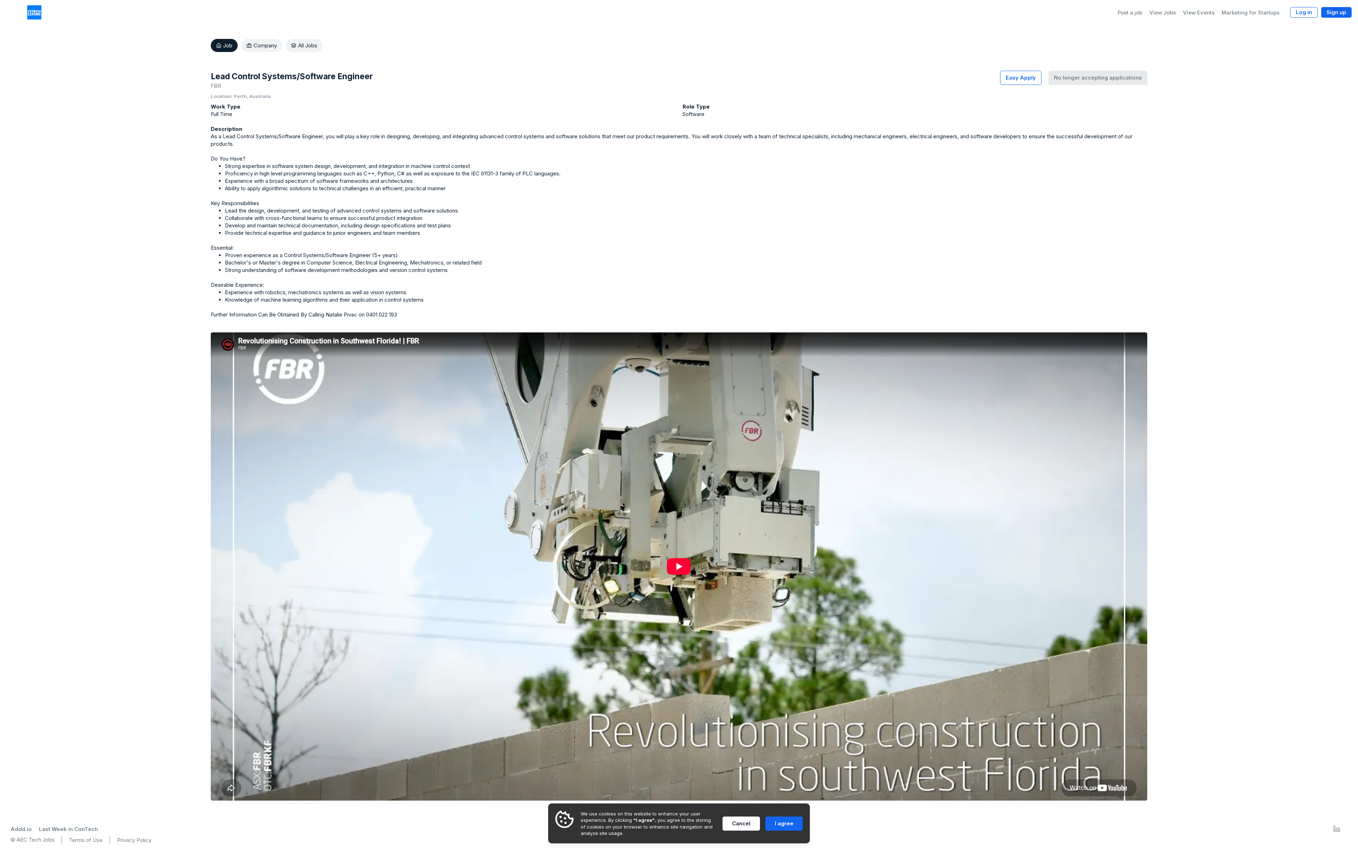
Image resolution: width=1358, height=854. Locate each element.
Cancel (741, 823)
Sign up (1336, 12)
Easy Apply (1021, 77)
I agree (784, 823)
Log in (1304, 12)
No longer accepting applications (1098, 77)
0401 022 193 (381, 314)
